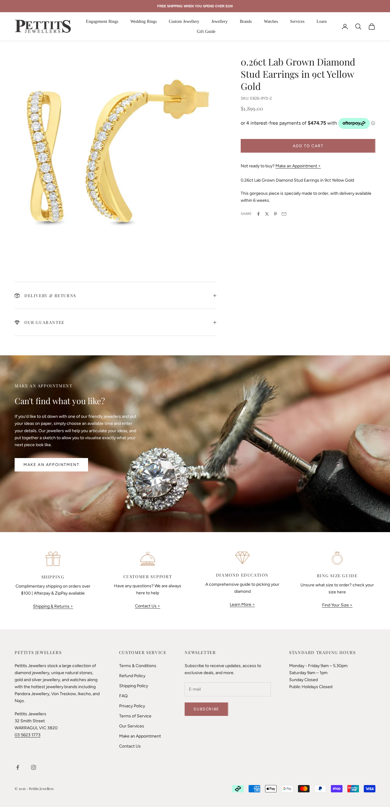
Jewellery (219, 21)
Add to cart (308, 146)
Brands (246, 21)
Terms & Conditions (137, 665)
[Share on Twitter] (266, 214)
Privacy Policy (132, 706)
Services (297, 21)
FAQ (123, 696)
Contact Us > (147, 606)
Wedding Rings (143, 21)
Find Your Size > (337, 605)
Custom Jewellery (184, 21)
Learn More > (242, 604)
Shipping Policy (133, 685)
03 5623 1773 (28, 735)
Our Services (131, 726)
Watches (271, 21)
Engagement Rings (102, 21)
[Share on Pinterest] (275, 214)
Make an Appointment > (298, 166)
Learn (322, 21)
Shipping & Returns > (53, 606)
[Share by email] (284, 214)
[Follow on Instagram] (33, 767)
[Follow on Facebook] (18, 767)
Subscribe (206, 709)
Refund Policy (132, 675)
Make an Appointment (51, 464)
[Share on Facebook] (258, 214)
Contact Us (130, 746)
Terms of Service (135, 716)
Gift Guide (206, 31)
